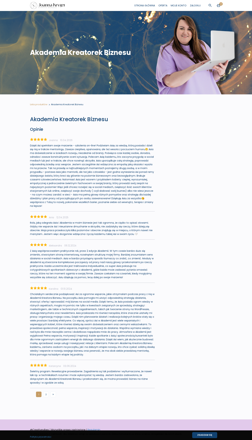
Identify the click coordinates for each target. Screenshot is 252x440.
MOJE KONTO (179, 5)
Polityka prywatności (40, 436)
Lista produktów (38, 104)
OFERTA (162, 5)
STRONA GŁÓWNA (144, 5)
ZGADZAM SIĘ (204, 434)
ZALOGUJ (195, 5)
